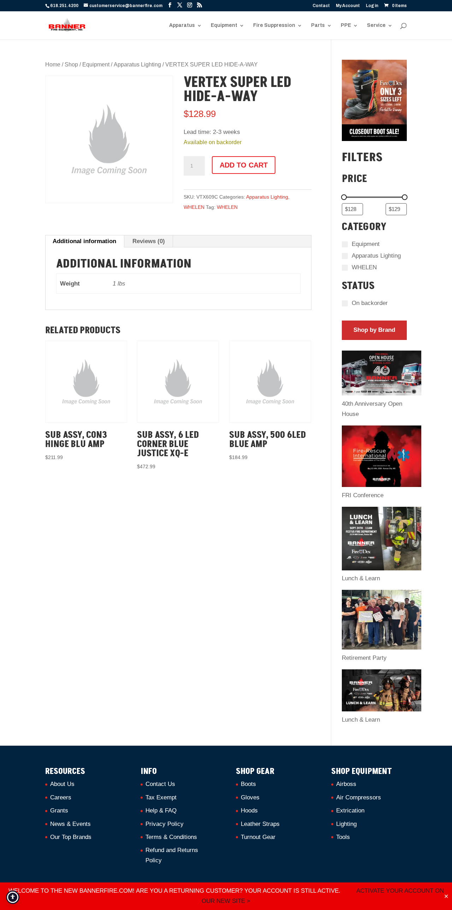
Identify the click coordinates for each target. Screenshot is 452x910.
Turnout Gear (258, 837)
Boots (248, 784)
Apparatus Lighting (137, 64)
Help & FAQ (161, 810)
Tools (343, 837)
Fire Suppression (274, 25)
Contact (321, 6)
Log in (372, 6)
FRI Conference (362, 495)
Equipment (224, 25)
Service (376, 25)
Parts (318, 25)
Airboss (346, 784)
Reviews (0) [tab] (148, 241)
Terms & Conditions (171, 837)
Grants (59, 810)
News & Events (70, 824)
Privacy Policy (164, 824)
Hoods (249, 810)
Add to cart (244, 165)
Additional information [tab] (84, 241)
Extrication (350, 810)
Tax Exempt (161, 797)
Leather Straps (260, 824)
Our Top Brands (70, 837)
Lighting (346, 824)
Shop (71, 64)
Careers (60, 797)
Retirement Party (364, 657)
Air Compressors (358, 797)
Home (52, 64)
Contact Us (160, 784)
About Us (62, 784)
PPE (346, 25)
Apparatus (182, 25)
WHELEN (194, 207)
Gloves (250, 797)
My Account (348, 6)
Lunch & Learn (361, 578)
